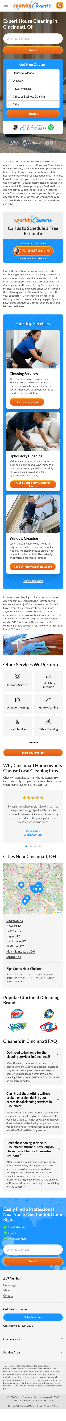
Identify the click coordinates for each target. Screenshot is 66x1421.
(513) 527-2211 (33, 129)
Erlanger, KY (13, 956)
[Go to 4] (40, 846)
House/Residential (23, 73)
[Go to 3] (35, 846)
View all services (33, 580)
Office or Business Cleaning (29, 96)
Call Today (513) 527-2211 (18, 1325)
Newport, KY (14, 925)
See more (33, 742)
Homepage (9, 1285)
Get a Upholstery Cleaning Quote (33, 484)
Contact (8, 1295)
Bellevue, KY (13, 931)
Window (18, 80)
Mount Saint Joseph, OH (20, 951)
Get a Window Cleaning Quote (32, 566)
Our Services (11, 1339)
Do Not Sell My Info (18, 1406)
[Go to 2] (31, 846)
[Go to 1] (26, 846)
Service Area (11, 1352)
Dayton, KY (13, 936)
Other (16, 104)
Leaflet (59, 912)
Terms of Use (35, 1406)
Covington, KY (14, 920)
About (7, 1290)
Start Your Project (33, 752)
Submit (33, 113)
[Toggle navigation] (5, 5)
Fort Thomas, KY (16, 941)
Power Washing (22, 88)
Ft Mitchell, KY (15, 946)
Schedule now (33, 1317)
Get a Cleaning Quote (27, 402)
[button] (40, 890)
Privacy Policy (51, 1406)
